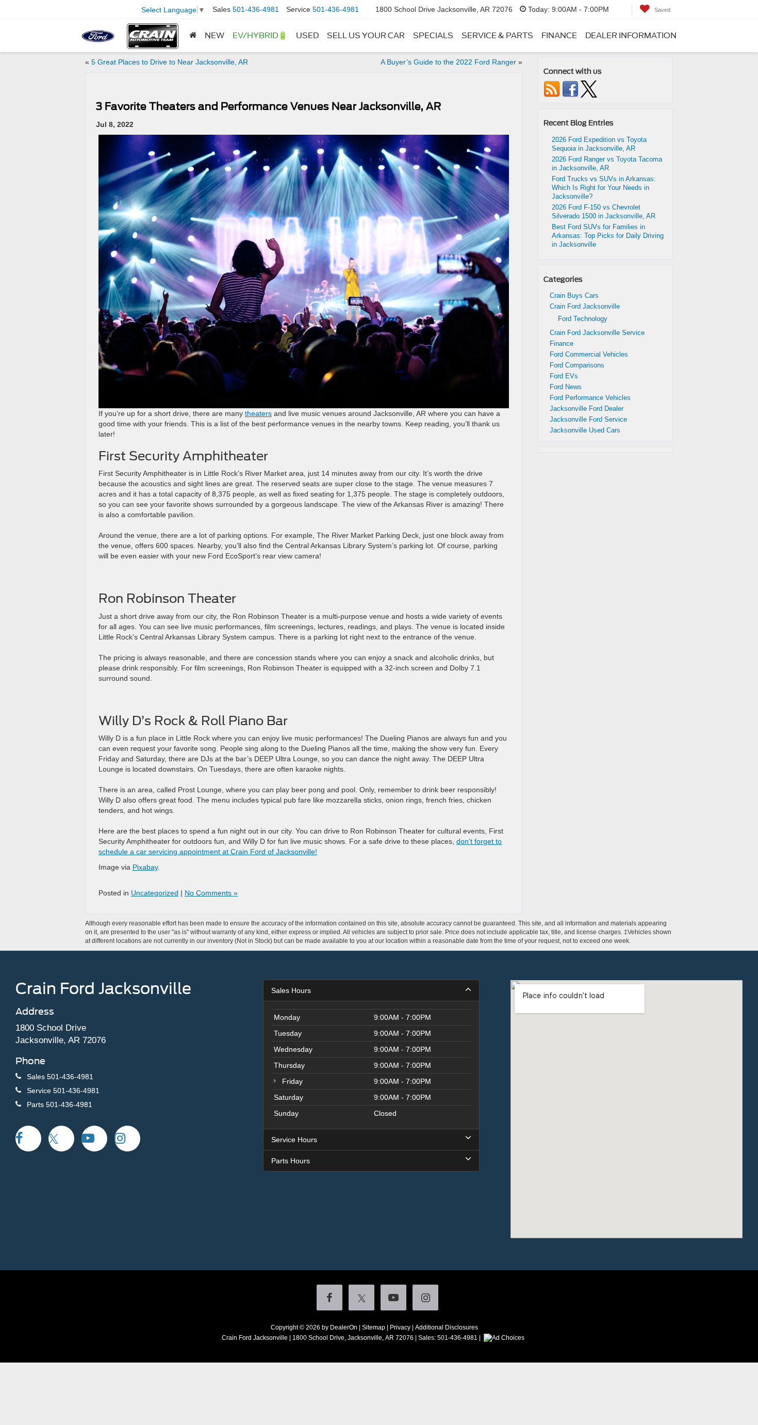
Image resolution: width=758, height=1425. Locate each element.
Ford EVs (564, 376)
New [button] (214, 35)
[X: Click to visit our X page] (61, 1139)
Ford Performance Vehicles (590, 398)
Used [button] (307, 35)
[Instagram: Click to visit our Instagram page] (127, 1139)
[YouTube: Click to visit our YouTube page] (94, 1139)
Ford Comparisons (577, 365)
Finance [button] (559, 35)
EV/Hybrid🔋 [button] (260, 35)
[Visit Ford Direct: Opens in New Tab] (505, 1337)
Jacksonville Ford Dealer (586, 408)
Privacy (400, 1327)
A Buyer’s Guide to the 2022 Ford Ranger (448, 62)
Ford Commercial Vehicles (589, 354)
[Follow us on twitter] (589, 88)
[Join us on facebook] (570, 88)
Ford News (566, 387)
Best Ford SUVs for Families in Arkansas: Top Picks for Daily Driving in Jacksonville (608, 235)
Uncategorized (154, 893)
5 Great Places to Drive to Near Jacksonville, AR (169, 62)
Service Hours (294, 1139)
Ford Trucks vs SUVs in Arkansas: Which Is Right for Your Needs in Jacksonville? (604, 187)
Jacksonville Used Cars (585, 430)
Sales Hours (291, 990)
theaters (258, 413)
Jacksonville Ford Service (588, 419)
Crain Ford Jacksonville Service (597, 333)
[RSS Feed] (551, 88)
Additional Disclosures (446, 1327)
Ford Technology (582, 319)
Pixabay (145, 867)
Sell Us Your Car (366, 35)
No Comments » (211, 893)
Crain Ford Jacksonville (585, 306)
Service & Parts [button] (497, 35)
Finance (561, 343)
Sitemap (373, 1327)
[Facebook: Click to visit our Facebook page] (28, 1139)
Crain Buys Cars (574, 295)
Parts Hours (290, 1161)
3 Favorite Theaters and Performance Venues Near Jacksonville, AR (268, 106)
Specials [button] (433, 35)
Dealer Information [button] (631, 35)
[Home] (193, 35)
